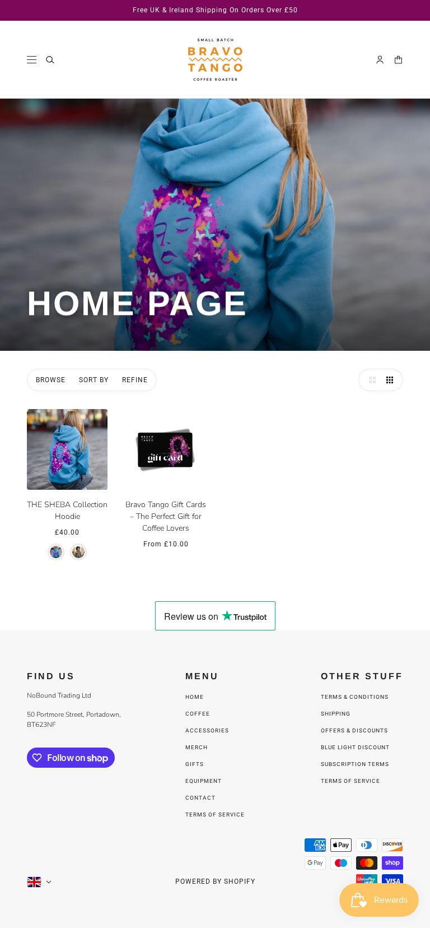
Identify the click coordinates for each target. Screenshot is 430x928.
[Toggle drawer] (31, 59)
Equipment (203, 781)
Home (194, 697)
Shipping (335, 714)
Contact (200, 798)
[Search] (50, 59)
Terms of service (215, 814)
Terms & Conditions (355, 697)
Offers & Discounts (354, 730)
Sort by (94, 380)
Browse (51, 380)
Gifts (194, 764)
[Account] (380, 59)
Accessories (207, 730)
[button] (369, 380)
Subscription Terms (355, 764)
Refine (135, 380)
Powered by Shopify (215, 881)
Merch (196, 747)
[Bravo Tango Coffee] (215, 60)
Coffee (197, 714)
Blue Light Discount (355, 747)
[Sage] (78, 552)
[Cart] (398, 59)
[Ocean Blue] (56, 552)
